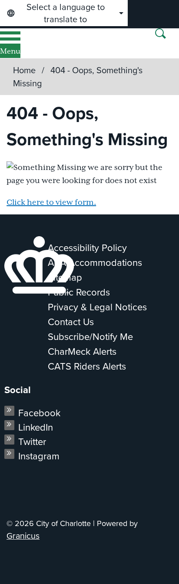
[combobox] (64, 13)
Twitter (32, 442)
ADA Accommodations (95, 262)
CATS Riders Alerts (87, 366)
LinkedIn (35, 427)
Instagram (39, 456)
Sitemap (65, 277)
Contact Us (71, 322)
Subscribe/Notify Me (90, 336)
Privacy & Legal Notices (97, 307)
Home (24, 70)
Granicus (23, 536)
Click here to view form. (51, 202)
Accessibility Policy (87, 248)
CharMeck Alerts (82, 351)
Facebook (39, 413)
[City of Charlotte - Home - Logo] (35, 43)
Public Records (79, 292)
